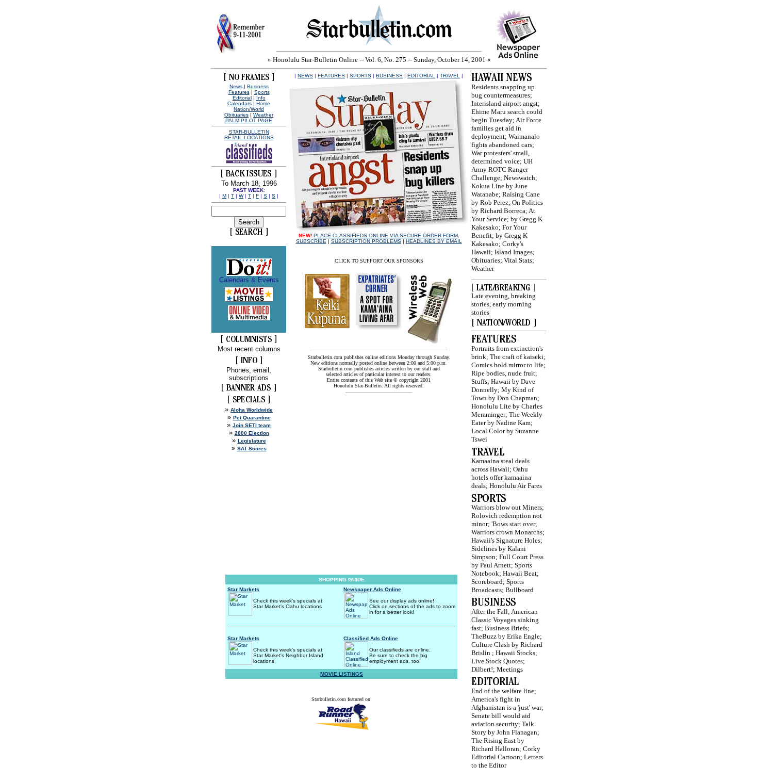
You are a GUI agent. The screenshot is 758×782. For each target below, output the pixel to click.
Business (258, 86)
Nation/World (249, 109)
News (235, 86)
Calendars (239, 103)
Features (239, 92)
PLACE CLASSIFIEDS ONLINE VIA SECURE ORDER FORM (386, 235)
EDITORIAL (421, 75)
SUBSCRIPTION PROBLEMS (366, 241)
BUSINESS (389, 75)
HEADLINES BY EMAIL (434, 241)
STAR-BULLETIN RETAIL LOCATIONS (249, 134)
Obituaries (236, 115)
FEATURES (331, 75)
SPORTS (360, 75)
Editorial (242, 98)
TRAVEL (450, 75)
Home (263, 103)
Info (261, 98)
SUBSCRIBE (311, 241)
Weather (263, 115)
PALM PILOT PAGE (248, 120)
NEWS (305, 75)
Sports (262, 92)
